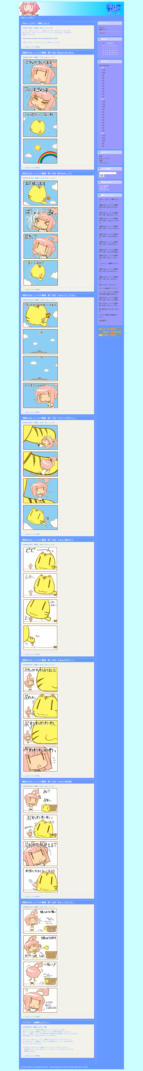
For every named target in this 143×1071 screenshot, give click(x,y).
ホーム (101, 27)
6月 (103, 83)
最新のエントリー (106, 195)
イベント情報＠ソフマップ (108, 288)
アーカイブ (104, 61)
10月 (103, 73)
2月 (103, 94)
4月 (103, 88)
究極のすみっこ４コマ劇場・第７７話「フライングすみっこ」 (109, 228)
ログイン (102, 33)
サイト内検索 (105, 168)
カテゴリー (104, 152)
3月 (103, 91)
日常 (100, 156)
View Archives (104, 65)
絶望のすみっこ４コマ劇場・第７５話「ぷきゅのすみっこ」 (109, 244)
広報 (100, 160)
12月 (103, 101)
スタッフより (103, 162)
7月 (103, 81)
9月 (103, 75)
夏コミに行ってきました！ (108, 285)
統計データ (103, 29)
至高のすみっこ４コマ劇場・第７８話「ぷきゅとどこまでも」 (109, 221)
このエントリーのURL (32, 47)
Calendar (103, 39)
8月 (103, 78)
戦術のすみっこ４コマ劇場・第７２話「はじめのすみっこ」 (109, 271)
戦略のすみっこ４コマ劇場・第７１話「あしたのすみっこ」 (109, 279)
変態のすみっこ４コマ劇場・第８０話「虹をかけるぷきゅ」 (109, 207)
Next (92, 1062)
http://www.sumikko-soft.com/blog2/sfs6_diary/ (40, 38)
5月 (103, 86)
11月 (103, 70)
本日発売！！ (103, 320)
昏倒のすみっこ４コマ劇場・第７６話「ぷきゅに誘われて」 (109, 236)
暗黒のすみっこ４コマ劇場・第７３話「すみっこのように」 (109, 258)
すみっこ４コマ (104, 158)
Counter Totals (106, 182)
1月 (103, 96)
